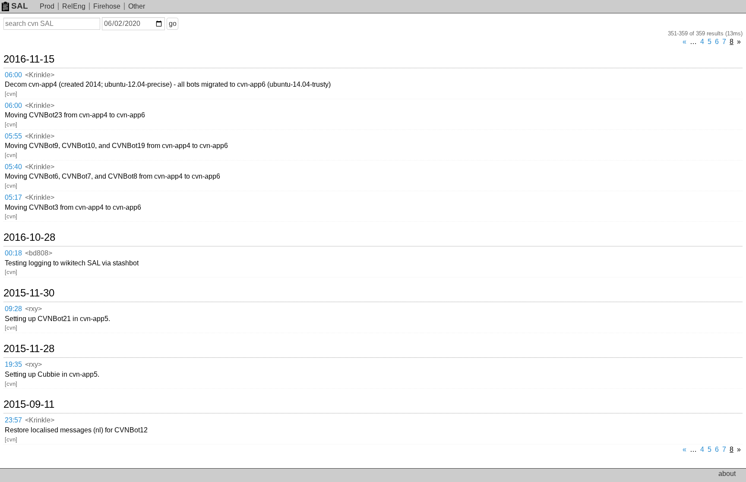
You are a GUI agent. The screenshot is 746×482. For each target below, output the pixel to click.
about (727, 473)
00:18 (13, 253)
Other (136, 6)
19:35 (13, 364)
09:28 (13, 308)
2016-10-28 (29, 237)
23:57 (13, 420)
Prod (47, 6)
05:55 (13, 136)
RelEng (73, 6)
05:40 (13, 166)
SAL (19, 5)
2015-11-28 (28, 348)
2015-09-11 (28, 404)
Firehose (106, 6)
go (173, 23)
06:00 (13, 75)
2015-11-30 (28, 293)
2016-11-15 (28, 59)
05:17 (13, 197)
